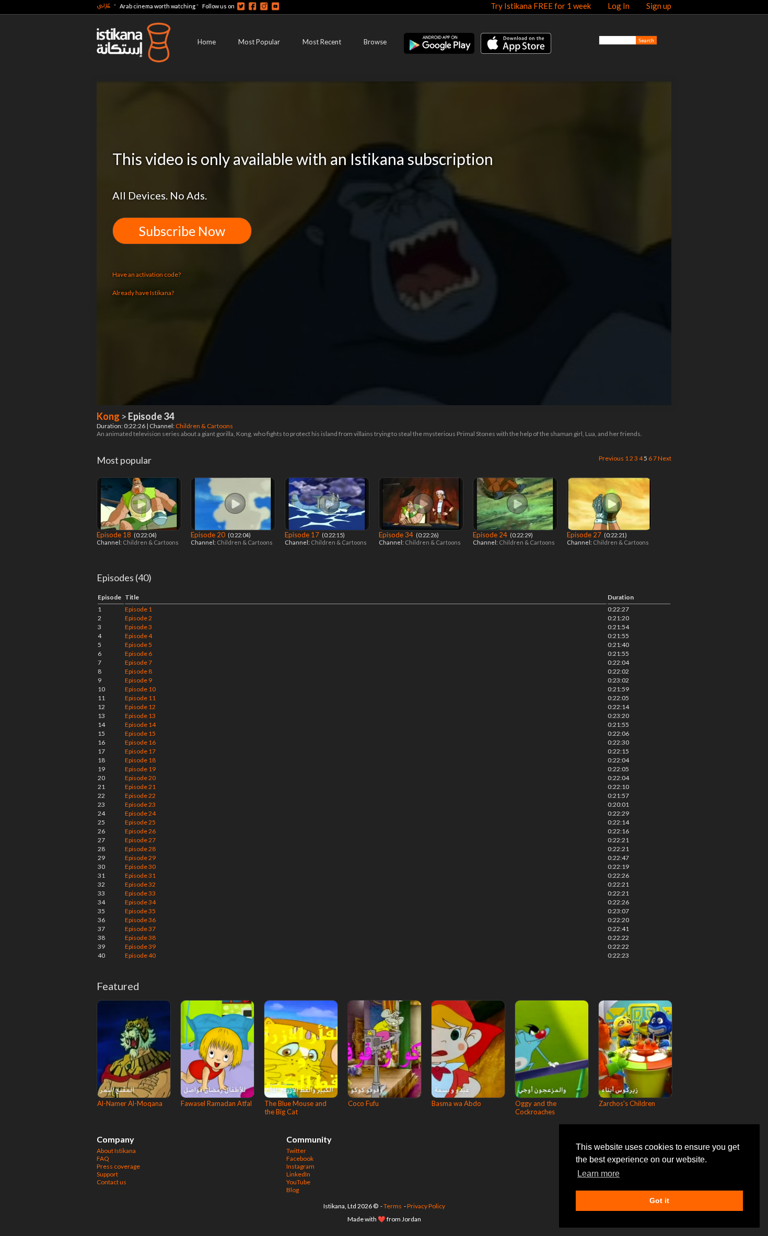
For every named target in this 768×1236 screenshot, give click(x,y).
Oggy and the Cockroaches (535, 1107)
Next (664, 458)
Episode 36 (140, 920)
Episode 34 (397, 535)
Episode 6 (138, 653)
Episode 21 (140, 787)
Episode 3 (138, 627)
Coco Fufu (363, 1103)
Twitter (296, 1151)
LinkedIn (298, 1174)
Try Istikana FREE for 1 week (541, 5)
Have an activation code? (146, 274)
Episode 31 (140, 875)
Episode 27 (585, 535)
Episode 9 (138, 680)
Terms (392, 1206)
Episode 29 (140, 858)
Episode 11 (140, 698)
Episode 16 (140, 742)
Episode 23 (140, 804)
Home (206, 42)
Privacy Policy (426, 1206)
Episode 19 (140, 769)
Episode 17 (303, 535)
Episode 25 (140, 822)
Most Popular (259, 42)
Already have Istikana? (143, 293)
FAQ (103, 1158)
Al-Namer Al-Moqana (129, 1103)
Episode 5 (138, 645)
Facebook (299, 1158)
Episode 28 (140, 849)
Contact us (111, 1182)
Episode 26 (140, 831)
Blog (292, 1190)
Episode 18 (115, 535)
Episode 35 (140, 911)
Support (107, 1174)
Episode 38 (140, 937)
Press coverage (118, 1166)
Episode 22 (140, 795)
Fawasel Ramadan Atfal (216, 1103)
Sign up (658, 5)
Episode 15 (140, 733)
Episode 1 (138, 609)
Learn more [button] (598, 1173)
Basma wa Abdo (456, 1103)
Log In (619, 5)
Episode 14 (140, 724)
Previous (611, 458)
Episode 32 (140, 884)
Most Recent (321, 42)
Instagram (300, 1166)
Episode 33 (140, 893)
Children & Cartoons (205, 426)
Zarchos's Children (627, 1103)
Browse (375, 42)
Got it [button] (659, 1200)
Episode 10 (140, 689)
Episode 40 (140, 955)
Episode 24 (491, 535)
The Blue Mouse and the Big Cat (295, 1107)
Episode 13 (140, 716)
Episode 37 (140, 929)
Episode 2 (138, 618)
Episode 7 (138, 662)
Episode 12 (140, 707)
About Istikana (116, 1151)
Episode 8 (138, 671)
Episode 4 (138, 636)
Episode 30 (140, 866)
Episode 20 (209, 535)
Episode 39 (140, 946)
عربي (103, 4)
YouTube (298, 1182)
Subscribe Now (182, 231)
